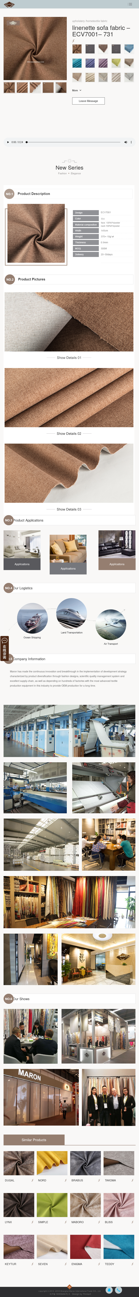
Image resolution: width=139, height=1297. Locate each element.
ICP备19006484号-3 (60, 1293)
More (75, 90)
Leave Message (88, 101)
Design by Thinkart (81, 1293)
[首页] (9, 4)
